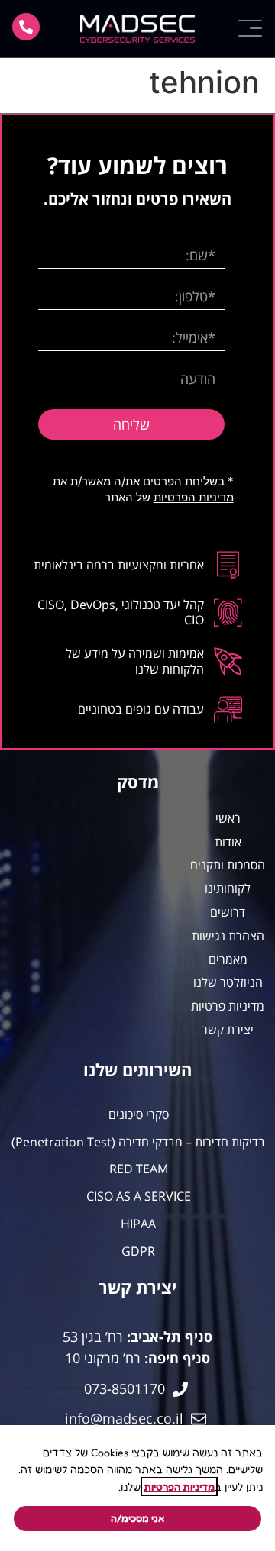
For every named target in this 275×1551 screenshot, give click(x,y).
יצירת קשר (228, 1029)
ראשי (228, 818)
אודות (228, 842)
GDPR (138, 1251)
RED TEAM (138, 1169)
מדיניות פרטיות (227, 1006)
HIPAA (138, 1224)
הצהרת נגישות (228, 935)
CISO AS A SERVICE (138, 1196)
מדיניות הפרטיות (194, 497)
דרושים (227, 912)
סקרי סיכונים (138, 1115)
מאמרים (228, 959)
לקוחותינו (228, 888)
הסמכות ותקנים (227, 864)
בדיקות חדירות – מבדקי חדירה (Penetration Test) (138, 1142)
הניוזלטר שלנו (228, 982)
